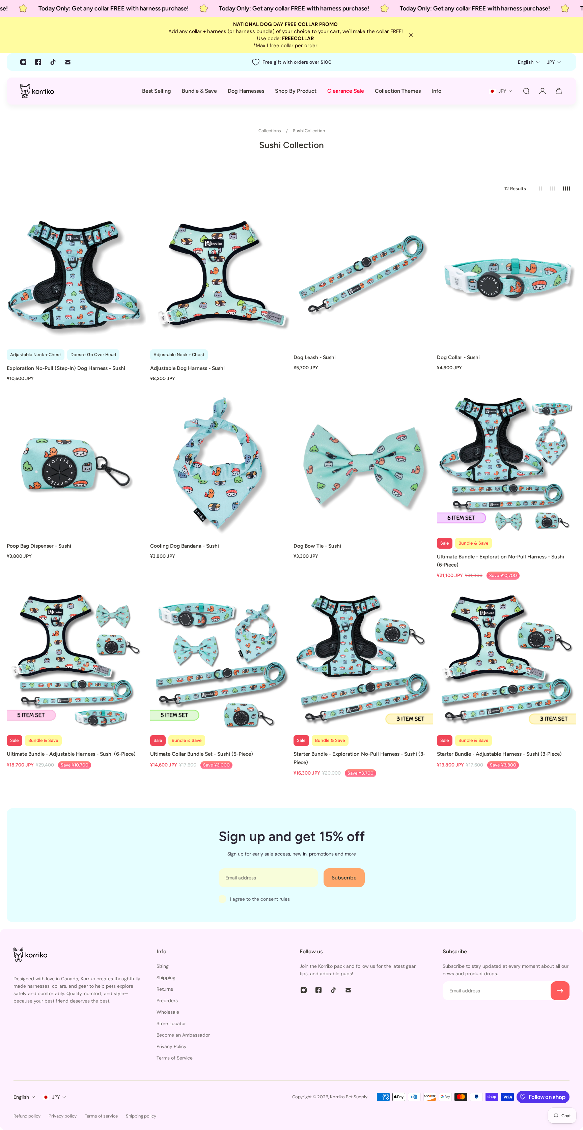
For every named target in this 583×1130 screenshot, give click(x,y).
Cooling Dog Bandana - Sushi (184, 546)
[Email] (67, 62)
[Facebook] (38, 62)
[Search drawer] (526, 91)
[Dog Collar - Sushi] (506, 275)
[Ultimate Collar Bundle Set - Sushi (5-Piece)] (219, 661)
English (21, 1097)
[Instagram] (23, 62)
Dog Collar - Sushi (458, 357)
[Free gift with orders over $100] (291, 62)
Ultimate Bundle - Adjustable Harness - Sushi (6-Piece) (71, 754)
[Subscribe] (560, 990)
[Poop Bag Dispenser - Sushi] (76, 464)
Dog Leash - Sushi (315, 357)
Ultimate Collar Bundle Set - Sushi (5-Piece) (201, 754)
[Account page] (542, 91)
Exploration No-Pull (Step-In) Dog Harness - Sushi (66, 368)
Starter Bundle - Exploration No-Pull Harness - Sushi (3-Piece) (359, 758)
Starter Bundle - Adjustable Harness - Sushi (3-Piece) (499, 754)
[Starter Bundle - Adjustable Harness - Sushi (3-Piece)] (506, 661)
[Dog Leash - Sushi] (363, 275)
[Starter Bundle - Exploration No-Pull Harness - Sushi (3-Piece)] (363, 661)
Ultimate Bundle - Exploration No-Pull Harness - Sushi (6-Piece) (500, 560)
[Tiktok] (53, 62)
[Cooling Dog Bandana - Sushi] (219, 464)
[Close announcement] (411, 35)
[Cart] (559, 91)
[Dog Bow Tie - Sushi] (363, 464)
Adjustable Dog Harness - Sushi (187, 368)
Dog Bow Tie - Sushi (317, 546)
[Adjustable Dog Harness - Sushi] (219, 275)
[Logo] (37, 91)
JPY (56, 1097)
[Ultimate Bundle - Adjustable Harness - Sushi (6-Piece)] (76, 661)
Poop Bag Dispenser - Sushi (39, 546)
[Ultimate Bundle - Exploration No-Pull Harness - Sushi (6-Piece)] (506, 464)
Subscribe (344, 877)
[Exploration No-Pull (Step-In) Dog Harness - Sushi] (76, 275)
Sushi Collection (309, 131)
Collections (270, 131)
